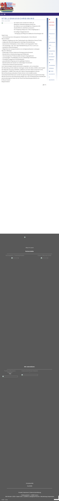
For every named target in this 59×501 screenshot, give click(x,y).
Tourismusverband (52, 67)
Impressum (26, 492)
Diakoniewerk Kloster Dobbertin (30, 371)
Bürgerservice (52, 44)
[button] (1, 14)
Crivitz (6, 499)
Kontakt (20, 492)
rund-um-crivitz (52, 73)
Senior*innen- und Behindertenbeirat (52, 55)
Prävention (52, 35)
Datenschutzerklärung (35, 492)
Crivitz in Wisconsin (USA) (44, 255)
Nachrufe (51, 79)
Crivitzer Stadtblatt (52, 25)
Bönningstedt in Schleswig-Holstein (15, 255)
